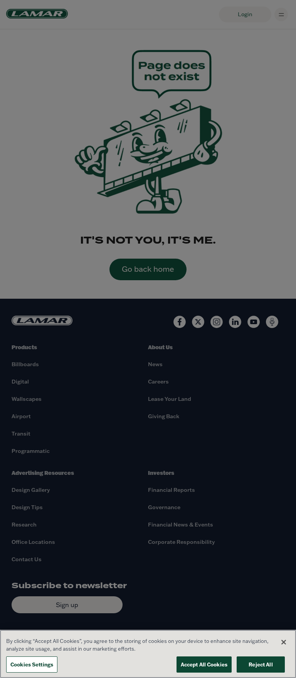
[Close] (283, 642)
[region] (148, 654)
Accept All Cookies (204, 664)
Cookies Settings (31, 664)
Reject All (260, 664)
